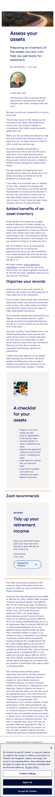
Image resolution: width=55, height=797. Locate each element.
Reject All (27, 782)
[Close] (51, 747)
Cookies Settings (27, 773)
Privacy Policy (32, 767)
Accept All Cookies (27, 791)
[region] (27, 770)
